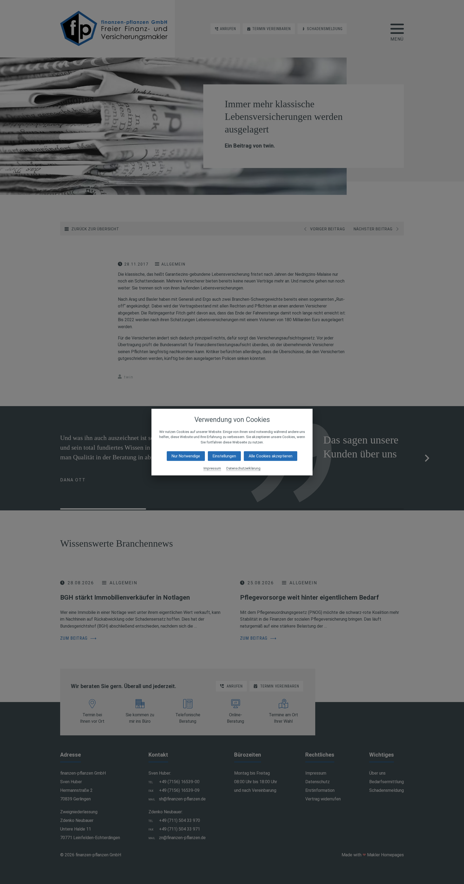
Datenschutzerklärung (243, 468)
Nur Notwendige (186, 456)
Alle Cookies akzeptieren (270, 456)
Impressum (212, 468)
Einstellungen (224, 456)
